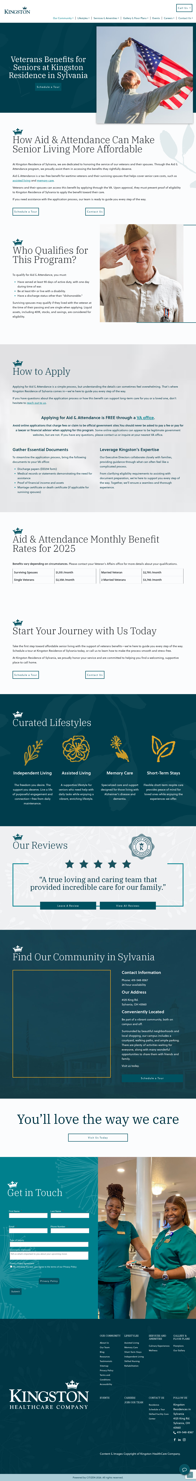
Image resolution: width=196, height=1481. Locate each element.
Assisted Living (65, 738)
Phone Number (59, 1226)
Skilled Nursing (132, 1361)
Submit (15, 1291)
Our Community (62, 18)
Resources (105, 1356)
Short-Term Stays (154, 738)
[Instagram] (184, 1439)
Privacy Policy (49, 1281)
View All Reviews (127, 905)
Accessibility (106, 1384)
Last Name (57, 1211)
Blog (102, 1352)
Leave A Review (68, 905)
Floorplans (178, 1345)
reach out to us (36, 403)
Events (156, 18)
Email (12, 1226)
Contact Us (184, 18)
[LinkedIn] (179, 1439)
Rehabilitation (131, 1365)
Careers (168, 18)
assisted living (21, 180)
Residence (154, 1404)
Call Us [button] (183, 8)
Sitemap (104, 1365)
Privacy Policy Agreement (22, 1263)
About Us (104, 1342)
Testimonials (106, 1361)
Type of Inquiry (17, 1240)
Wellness (153, 1350)
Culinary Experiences (159, 1345)
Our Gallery (179, 1350)
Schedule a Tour (48, 87)
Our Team (105, 1347)
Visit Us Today (98, 1137)
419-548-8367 (139, 980)
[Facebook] (174, 1439)
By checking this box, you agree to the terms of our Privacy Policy (45, 1267)
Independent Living (25, 738)
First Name (15, 1211)
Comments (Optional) (20, 1250)
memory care (45, 180)
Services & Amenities (105, 18)
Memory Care (108, 738)
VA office (145, 417)
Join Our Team (133, 1402)
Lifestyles (82, 18)
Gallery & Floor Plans (135, 18)
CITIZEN (91, 1477)
